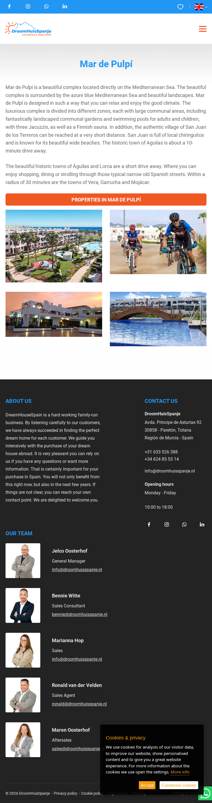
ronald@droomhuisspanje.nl (79, 704)
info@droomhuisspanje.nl (170, 471)
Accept (147, 785)
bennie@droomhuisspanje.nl (79, 614)
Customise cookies (178, 785)
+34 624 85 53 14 (162, 459)
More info (180, 772)
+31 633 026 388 (161, 452)
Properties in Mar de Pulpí (106, 199)
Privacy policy (65, 793)
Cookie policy (92, 793)
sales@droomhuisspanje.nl (78, 748)
